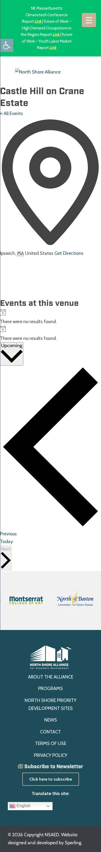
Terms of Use (50, 743)
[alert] (50, 317)
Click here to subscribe (50, 779)
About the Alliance (50, 677)
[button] (6, 45)
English (23, 806)
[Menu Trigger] (89, 20)
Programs (50, 688)
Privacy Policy (50, 755)
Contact (50, 732)
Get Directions (68, 253)
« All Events (11, 113)
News (50, 720)
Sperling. (73, 843)
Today (6, 541)
